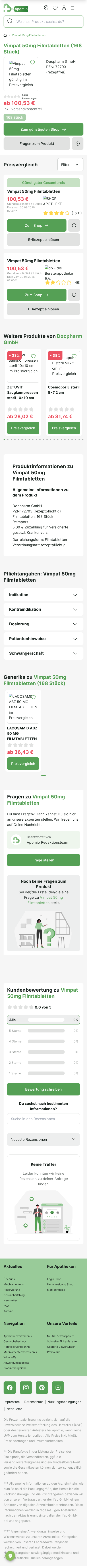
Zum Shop (33, 225)
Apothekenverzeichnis (18, 1336)
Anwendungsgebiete (16, 1362)
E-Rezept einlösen (43, 239)
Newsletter (10, 1300)
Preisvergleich (23, 428)
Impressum (12, 1402)
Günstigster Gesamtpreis (43, 182)
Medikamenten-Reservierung (14, 1287)
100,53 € (18, 199)
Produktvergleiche (15, 1368)
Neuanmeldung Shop (60, 1284)
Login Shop (54, 1279)
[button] (72, 8)
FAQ (6, 1305)
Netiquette (14, 1409)
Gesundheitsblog (14, 1295)
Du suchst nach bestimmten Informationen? (43, 1106)
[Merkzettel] (55, 7)
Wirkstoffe (10, 1357)
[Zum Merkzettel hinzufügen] (32, 62)
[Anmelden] (64, 7)
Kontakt (8, 1311)
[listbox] (43, 1139)
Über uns (9, 1279)
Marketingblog (56, 1289)
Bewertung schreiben (43, 1089)
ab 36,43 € (20, 752)
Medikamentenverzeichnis (20, 1352)
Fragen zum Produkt (37, 143)
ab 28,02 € (20, 416)
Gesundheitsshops (15, 1341)
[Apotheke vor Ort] (46, 7)
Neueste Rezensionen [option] (29, 1139)
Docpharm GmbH (61, 61)
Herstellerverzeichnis (17, 1346)
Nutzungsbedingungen (64, 1402)
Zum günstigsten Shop (40, 129)
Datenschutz (33, 1402)
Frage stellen (43, 860)
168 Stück (14, 117)
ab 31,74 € (60, 416)
